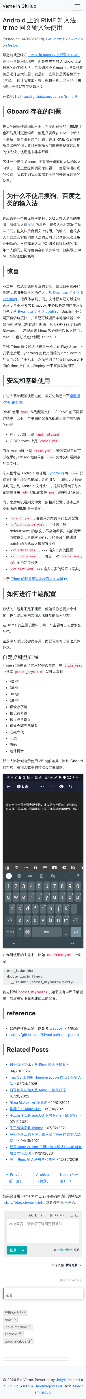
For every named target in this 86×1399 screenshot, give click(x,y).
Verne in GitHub (19, 6)
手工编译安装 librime (26, 1128)
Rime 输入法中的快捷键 (28, 1102)
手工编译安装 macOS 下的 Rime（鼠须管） (44, 1115)
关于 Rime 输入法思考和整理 (32, 1159)
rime (10, 1319)
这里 (64, 1202)
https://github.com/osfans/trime (46, 96)
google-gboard (18, 1340)
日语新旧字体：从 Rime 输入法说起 (38, 1064)
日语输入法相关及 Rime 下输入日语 (38, 1090)
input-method (18, 1326)
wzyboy (56, 1028)
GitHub (13, 1386)
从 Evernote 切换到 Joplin (34, 311)
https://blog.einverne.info (24, 1202)
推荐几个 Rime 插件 (25, 1109)
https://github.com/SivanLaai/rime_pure (43, 1034)
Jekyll (61, 1379)
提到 (30, 224)
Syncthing (55, 473)
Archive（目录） (43, 1177)
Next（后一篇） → (69, 1177)
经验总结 (15, 1312)
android (13, 1333)
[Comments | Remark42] (43, 1247)
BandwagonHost (48, 1386)
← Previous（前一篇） (15, 1177)
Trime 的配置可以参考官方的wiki (37, 579)
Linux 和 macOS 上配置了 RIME (54, 55)
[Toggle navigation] (77, 6)
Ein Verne (54, 39)
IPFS (26, 1386)
